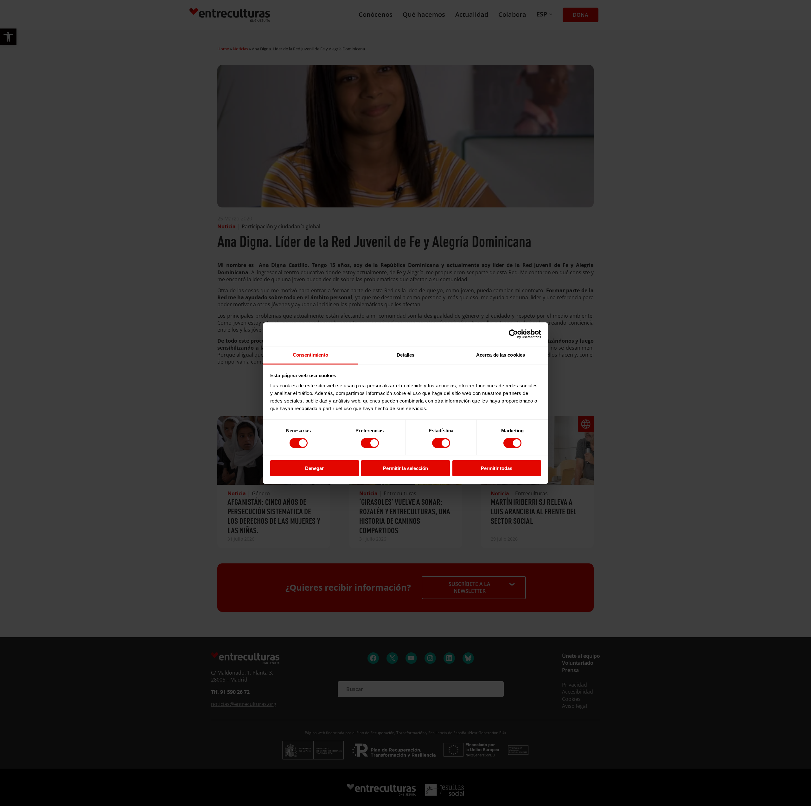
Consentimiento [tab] (310, 354)
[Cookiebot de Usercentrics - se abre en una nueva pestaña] (513, 334)
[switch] (370, 443)
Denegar (314, 468)
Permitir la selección (405, 468)
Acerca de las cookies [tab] (500, 354)
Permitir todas (496, 468)
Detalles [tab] (406, 354)
